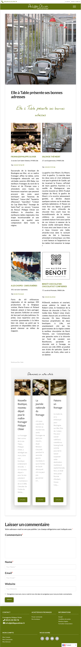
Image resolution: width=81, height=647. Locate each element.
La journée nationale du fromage (40, 407)
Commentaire (14, 534)
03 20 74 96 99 (19, 165)
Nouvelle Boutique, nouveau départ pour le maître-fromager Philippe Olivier (22, 415)
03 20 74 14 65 (19, 294)
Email (9, 573)
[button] (74, 6)
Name (9, 562)
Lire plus (22, 500)
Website (10, 583)
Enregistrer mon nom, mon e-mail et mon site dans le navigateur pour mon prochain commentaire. (39, 594)
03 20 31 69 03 (50, 297)
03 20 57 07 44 (50, 167)
